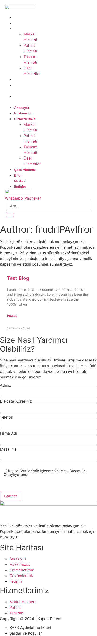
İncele (12, 316)
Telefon (6, 417)
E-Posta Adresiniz (16, 401)
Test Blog (18, 278)
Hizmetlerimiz (27, 29)
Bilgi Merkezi (20, 88)
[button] (18, 102)
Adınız (5, 385)
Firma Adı (8, 433)
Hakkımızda (25, 23)
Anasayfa (24, 17)
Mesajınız (8, 449)
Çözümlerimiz (27, 79)
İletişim (22, 96)
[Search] (10, 215)
